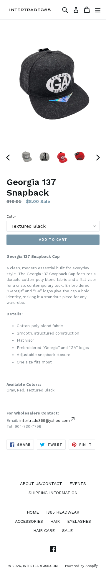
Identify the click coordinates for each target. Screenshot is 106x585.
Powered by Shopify (81, 566)
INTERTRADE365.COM (40, 566)
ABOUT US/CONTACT (41, 483)
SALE (67, 530)
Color (11, 216)
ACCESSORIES (29, 521)
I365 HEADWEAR (62, 512)
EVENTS (77, 483)
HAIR (55, 521)
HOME (33, 512)
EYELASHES (79, 521)
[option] (27, 157)
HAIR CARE (44, 530)
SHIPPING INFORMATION (53, 492)
